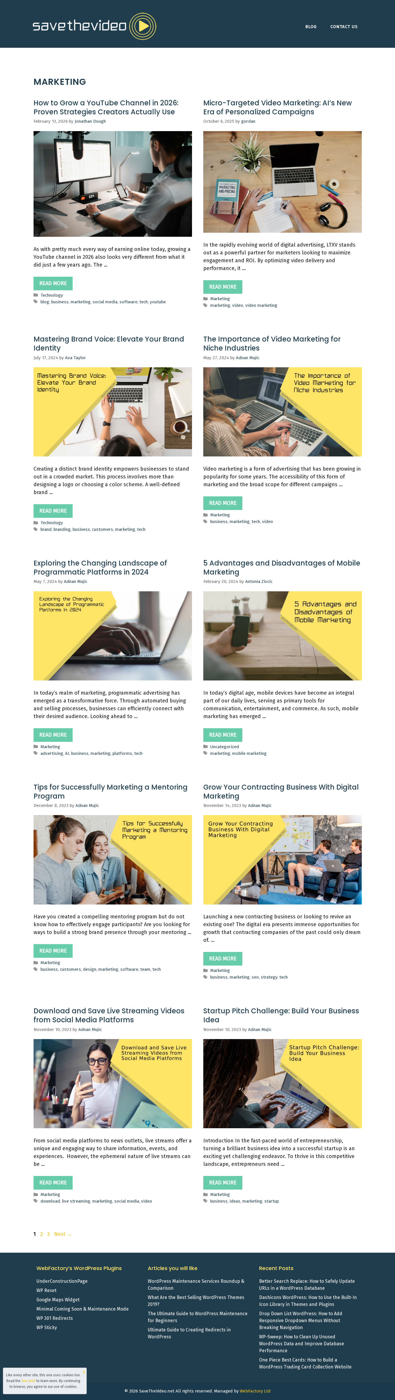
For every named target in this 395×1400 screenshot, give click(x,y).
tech (143, 301)
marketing (81, 301)
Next (63, 1234)
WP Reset (46, 1290)
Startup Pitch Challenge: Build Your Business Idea (281, 1015)
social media (105, 301)
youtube (158, 301)
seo (255, 977)
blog (44, 301)
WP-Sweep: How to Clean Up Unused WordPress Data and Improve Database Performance (301, 1343)
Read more (53, 283)
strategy (269, 977)
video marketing (261, 305)
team (145, 969)
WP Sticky (46, 1327)
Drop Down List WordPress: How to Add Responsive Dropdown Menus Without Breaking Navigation (300, 1320)
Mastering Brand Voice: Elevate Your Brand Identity (109, 343)
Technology (51, 295)
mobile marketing (249, 753)
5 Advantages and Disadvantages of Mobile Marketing (281, 567)
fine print (28, 1381)
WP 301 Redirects (54, 1318)
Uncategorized (224, 746)
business (60, 301)
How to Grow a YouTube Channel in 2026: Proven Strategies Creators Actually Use (106, 107)
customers (102, 529)
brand (45, 529)
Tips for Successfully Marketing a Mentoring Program (111, 791)
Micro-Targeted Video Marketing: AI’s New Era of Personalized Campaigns (277, 107)
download (50, 1201)
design (89, 969)
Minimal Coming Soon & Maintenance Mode (82, 1309)
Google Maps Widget (58, 1299)
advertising (51, 753)
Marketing (220, 298)
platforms (122, 753)
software (128, 301)
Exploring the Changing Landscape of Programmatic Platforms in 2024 (100, 567)
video (237, 305)
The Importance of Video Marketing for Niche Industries (272, 343)
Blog (311, 26)
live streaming (76, 1201)
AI (67, 753)
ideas (235, 1201)
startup (271, 1201)
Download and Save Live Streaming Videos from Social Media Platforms (109, 1015)
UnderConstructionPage (62, 1281)
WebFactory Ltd (255, 1391)
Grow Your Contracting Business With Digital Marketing (281, 791)
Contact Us (344, 26)
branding (62, 529)
